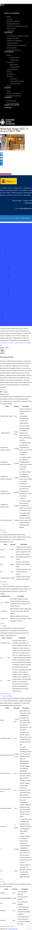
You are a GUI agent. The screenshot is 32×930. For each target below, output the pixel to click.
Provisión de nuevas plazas (14, 259)
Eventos (9, 264)
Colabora (5, 307)
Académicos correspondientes (14, 250)
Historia (9, 226)
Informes (9, 295)
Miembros (6, 243)
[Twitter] (16, 156)
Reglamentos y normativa (13, 231)
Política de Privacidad (25, 218)
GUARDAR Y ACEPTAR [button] (7, 926)
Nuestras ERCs (11, 271)
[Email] (16, 159)
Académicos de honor (12, 252)
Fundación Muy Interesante (17, 290)
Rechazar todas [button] (25, 342)
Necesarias (5, 392)
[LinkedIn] (16, 161)
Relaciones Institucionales (13, 233)
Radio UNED (13, 288)
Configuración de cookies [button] (6, 342)
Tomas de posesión (11, 257)
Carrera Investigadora (12, 278)
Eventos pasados (14, 269)
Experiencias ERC (14, 276)
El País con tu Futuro (15, 293)
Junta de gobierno (11, 238)
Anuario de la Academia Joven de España (17, 236)
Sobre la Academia (8, 224)
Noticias (5, 297)
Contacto (5, 316)
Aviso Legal (17, 218)
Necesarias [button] (3, 389)
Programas (9, 281)
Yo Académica (10, 283)
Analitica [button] (2, 623)
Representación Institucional (14, 304)
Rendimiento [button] (3, 581)
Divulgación (10, 285)
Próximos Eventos (14, 266)
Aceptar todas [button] (17, 342)
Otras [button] (1, 879)
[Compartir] (16, 164)
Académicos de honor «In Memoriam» (17, 255)
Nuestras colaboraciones (13, 311)
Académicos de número (13, 248)
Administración (11, 240)
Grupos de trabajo (8, 314)
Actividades (6, 262)
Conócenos (9, 229)
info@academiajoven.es (26, 208)
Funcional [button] (2, 530)
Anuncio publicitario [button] (5, 693)
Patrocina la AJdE (11, 309)
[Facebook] (16, 153)
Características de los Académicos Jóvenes (17, 245)
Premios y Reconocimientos (14, 302)
